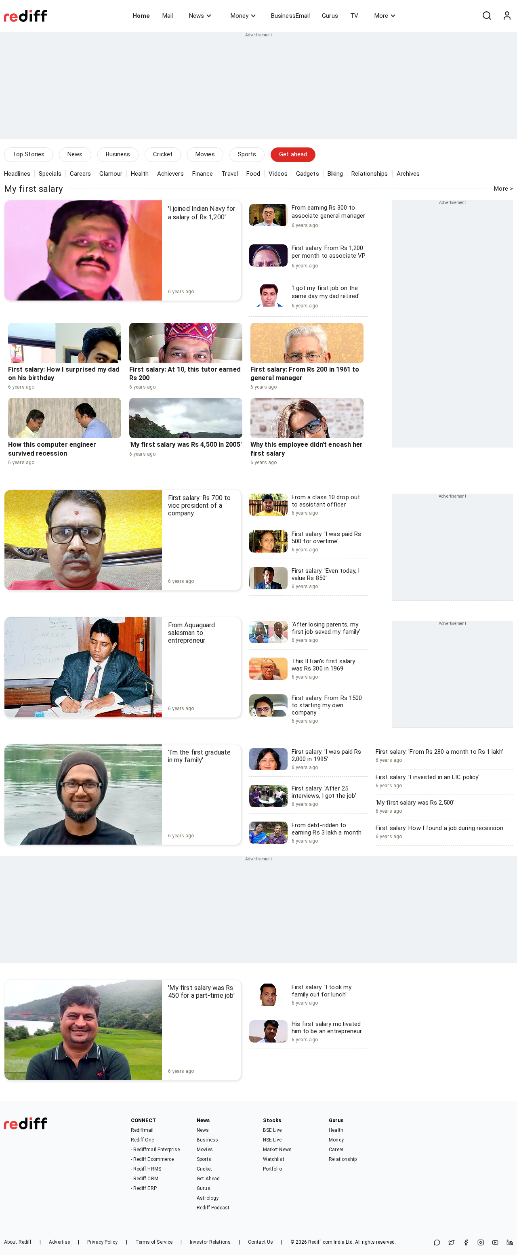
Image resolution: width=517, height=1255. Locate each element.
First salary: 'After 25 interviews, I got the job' (324, 792)
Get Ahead (208, 1178)
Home (141, 15)
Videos (278, 173)
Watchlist (273, 1159)
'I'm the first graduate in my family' (199, 756)
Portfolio (272, 1169)
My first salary (33, 188)
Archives (408, 173)
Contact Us (260, 1242)
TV (354, 15)
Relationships (369, 173)
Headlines (17, 173)
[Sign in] (507, 15)
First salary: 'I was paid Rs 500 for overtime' (326, 537)
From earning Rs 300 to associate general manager (329, 211)
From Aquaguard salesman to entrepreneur (191, 632)
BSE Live (272, 1130)
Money (239, 15)
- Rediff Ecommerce (152, 1159)
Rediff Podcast (213, 1208)
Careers (80, 173)
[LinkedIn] (509, 1243)
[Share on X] (451, 1243)
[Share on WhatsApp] (437, 1243)
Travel (229, 173)
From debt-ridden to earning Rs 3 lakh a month (327, 829)
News (196, 15)
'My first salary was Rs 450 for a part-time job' (201, 991)
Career (336, 1149)
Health (140, 173)
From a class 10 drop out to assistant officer (326, 501)
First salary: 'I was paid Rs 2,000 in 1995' (326, 755)
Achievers (170, 173)
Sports (247, 154)
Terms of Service (154, 1242)
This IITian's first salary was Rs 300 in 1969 (323, 665)
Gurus (330, 15)
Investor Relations (210, 1242)
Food (253, 173)
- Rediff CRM (144, 1178)
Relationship (343, 1159)
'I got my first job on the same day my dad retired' (325, 292)
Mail (167, 15)
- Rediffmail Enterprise (155, 1149)
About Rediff (18, 1242)
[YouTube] (495, 1243)
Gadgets (307, 173)
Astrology (208, 1198)
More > (503, 188)
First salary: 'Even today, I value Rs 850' (326, 574)
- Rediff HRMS (146, 1169)
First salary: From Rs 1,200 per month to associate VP (329, 252)
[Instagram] (480, 1243)
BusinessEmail (290, 15)
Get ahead (293, 154)
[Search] (487, 15)
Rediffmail (142, 1130)
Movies (205, 154)
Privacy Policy (102, 1242)
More (381, 15)
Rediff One (142, 1140)
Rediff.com (320, 1242)
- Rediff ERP (144, 1188)
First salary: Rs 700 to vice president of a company (199, 505)
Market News (277, 1149)
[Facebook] (466, 1243)
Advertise (59, 1242)
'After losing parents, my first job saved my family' (326, 628)
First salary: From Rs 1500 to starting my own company (327, 705)
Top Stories (28, 154)
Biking (335, 173)
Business (118, 154)
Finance (202, 173)
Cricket (162, 154)
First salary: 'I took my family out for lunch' (321, 991)
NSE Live (272, 1140)
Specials (50, 173)
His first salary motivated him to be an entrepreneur (327, 1027)
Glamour (110, 173)
